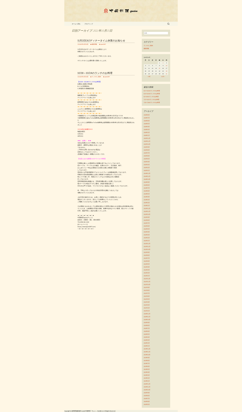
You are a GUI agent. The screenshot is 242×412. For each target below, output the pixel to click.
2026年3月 (147, 129)
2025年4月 (147, 162)
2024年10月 (147, 179)
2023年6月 (147, 226)
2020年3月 (147, 340)
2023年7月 (147, 223)
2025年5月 (147, 159)
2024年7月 (147, 188)
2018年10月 (147, 390)
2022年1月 (147, 276)
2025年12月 (147, 138)
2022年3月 (147, 270)
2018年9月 (147, 393)
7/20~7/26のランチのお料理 (152, 102)
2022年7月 (147, 258)
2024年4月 (147, 197)
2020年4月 (147, 337)
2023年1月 (147, 240)
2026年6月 (147, 121)
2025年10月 (147, 144)
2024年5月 (147, 194)
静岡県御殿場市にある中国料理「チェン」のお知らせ (88, 411)
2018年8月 (147, 395)
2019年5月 (147, 369)
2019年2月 (147, 378)
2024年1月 (147, 205)
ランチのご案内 (96, 77)
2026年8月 (147, 115)
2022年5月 (147, 264)
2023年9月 (147, 217)
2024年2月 (147, 202)
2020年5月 (147, 334)
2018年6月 (147, 401)
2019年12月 (147, 349)
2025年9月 (147, 147)
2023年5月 (147, 229)
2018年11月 (147, 387)
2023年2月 (147, 238)
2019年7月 (147, 363)
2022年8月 (147, 255)
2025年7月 (147, 153)
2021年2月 (147, 308)
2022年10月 (147, 249)
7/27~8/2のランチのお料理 (151, 99)
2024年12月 (147, 173)
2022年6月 (147, 261)
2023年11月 (147, 211)
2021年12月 (147, 278)
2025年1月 (147, 170)
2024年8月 (147, 185)
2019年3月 (147, 375)
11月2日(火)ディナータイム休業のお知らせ (101, 40)
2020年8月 (147, 325)
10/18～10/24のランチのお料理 (95, 73)
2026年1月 (147, 135)
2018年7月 (147, 398)
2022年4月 (147, 267)
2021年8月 (147, 290)
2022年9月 (147, 252)
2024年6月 (147, 191)
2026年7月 (147, 118)
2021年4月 (147, 302)
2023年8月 (147, 220)
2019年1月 (147, 381)
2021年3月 (147, 305)
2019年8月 (147, 360)
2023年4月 (147, 232)
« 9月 (149, 76)
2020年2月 (147, 343)
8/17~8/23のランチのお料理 (152, 91)
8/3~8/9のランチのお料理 (151, 96)
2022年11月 (147, 246)
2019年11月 (147, 352)
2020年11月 (147, 316)
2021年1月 (147, 311)
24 (166, 71)
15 (159, 68)
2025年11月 (147, 141)
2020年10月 (147, 319)
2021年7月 (147, 293)
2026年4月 (147, 126)
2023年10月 (147, 214)
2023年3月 (147, 235)
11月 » (163, 76)
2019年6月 (147, 366)
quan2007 (103, 44)
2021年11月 (147, 281)
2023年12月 (147, 208)
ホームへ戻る (76, 24)
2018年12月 (147, 384)
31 (166, 74)
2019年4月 (147, 372)
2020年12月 (147, 314)
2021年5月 (147, 299)
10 (166, 65)
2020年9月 (147, 322)
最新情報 (94, 44)
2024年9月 (147, 182)
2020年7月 (147, 328)
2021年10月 (147, 284)
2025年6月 (147, 156)
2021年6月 (147, 296)
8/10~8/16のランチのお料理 (152, 94)
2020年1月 (147, 346)
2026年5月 (147, 124)
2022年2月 (147, 273)
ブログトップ (88, 24)
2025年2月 (147, 167)
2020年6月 (147, 331)
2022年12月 (147, 243)
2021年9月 (147, 287)
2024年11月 (147, 176)
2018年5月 (147, 404)
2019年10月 (147, 355)
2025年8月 (147, 150)
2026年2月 (147, 132)
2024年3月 (147, 200)
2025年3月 (147, 164)
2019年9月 (147, 357)
